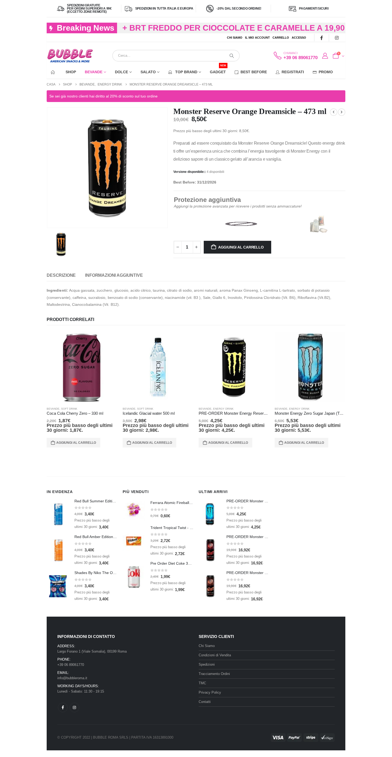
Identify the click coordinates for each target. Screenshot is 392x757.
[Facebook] (321, 37)
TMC (202, 683)
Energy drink (223, 408)
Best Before (254, 72)
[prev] (333, 112)
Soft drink (69, 408)
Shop (71, 72)
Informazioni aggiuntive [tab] (114, 275)
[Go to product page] (82, 367)
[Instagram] (336, 37)
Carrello (281, 37)
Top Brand (185, 72)
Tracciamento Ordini (214, 674)
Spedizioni (207, 664)
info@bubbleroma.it (72, 678)
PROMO (326, 72)
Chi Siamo (234, 37)
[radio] (241, 224)
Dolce (121, 72)
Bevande (93, 72)
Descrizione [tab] (61, 275)
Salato (148, 72)
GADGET (218, 69)
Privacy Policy (210, 692)
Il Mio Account (257, 37)
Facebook (62, 707)
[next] (341, 112)
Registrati (293, 72)
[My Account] (324, 56)
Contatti (205, 702)
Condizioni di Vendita (215, 655)
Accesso (299, 37)
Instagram (74, 707)
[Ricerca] (231, 55)
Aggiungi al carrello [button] (76, 443)
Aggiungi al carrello (241, 247)
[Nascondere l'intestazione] (70, 55)
